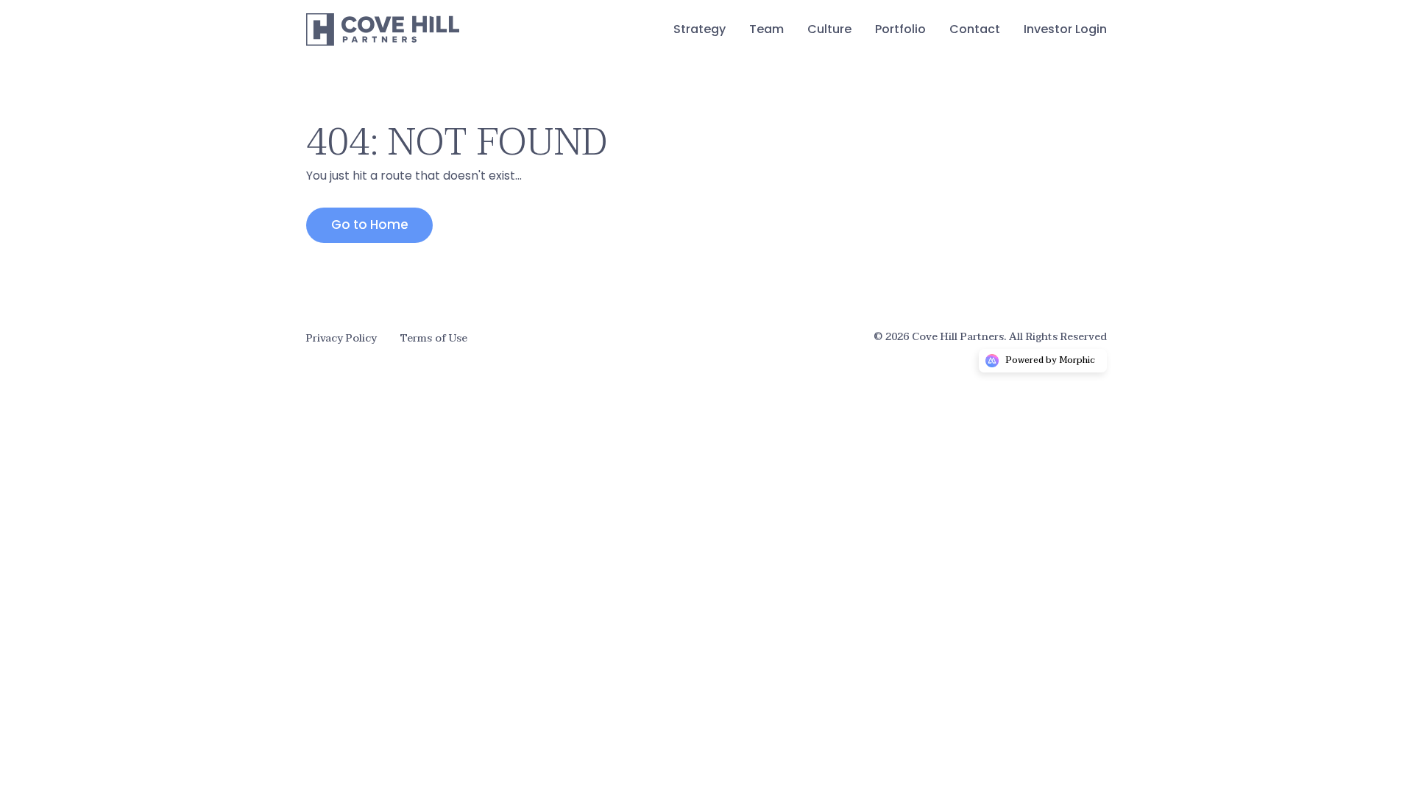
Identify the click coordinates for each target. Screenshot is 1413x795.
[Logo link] (382, 29)
